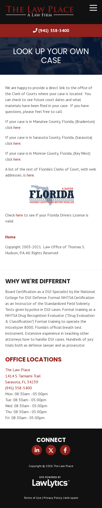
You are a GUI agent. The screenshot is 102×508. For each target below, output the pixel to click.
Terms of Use (32, 498)
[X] (50, 449)
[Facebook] (65, 449)
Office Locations (33, 359)
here (17, 127)
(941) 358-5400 (53, 30)
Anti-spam (71, 498)
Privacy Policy (53, 498)
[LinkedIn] (36, 449)
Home (10, 236)
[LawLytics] (51, 482)
